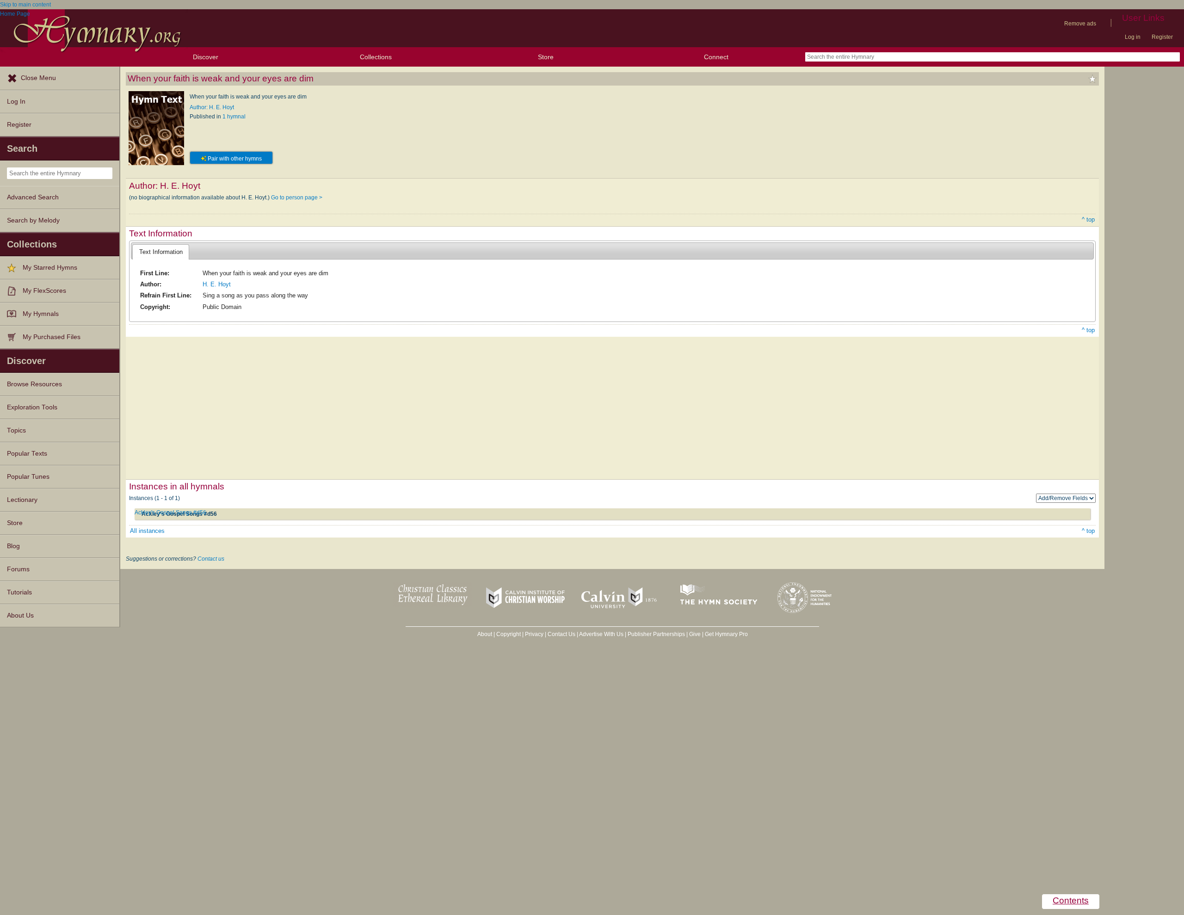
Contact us (210, 559)
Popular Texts (27, 453)
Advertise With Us (601, 634)
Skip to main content (25, 4)
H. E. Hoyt (217, 284)
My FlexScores (44, 290)
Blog (13, 546)
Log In (16, 101)
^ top (1088, 219)
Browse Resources (34, 384)
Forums (18, 569)
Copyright (508, 634)
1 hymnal (234, 116)
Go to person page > (296, 197)
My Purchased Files (51, 337)
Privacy (534, 634)
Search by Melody (33, 220)
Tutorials (19, 592)
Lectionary (22, 499)
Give (695, 634)
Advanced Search (33, 197)
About (484, 634)
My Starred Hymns (50, 267)
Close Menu (38, 77)
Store (546, 57)
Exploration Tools (32, 407)
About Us (20, 615)
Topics (16, 430)
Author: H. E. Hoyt (212, 107)
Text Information (161, 251)
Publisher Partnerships (656, 634)
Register (1162, 37)
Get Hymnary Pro (726, 634)
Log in (1133, 37)
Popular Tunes (28, 476)
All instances (147, 530)
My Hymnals (41, 313)
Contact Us (561, 634)
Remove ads (1080, 23)
